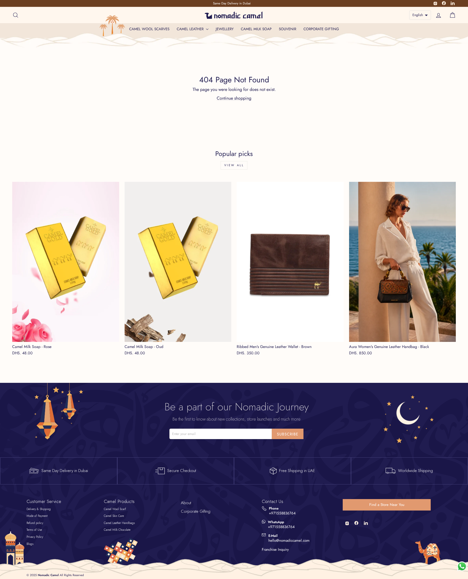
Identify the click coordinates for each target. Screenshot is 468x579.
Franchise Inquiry (275, 549)
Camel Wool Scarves (149, 29)
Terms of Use (34, 530)
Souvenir (287, 29)
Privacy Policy (35, 537)
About (186, 503)
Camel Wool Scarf (115, 509)
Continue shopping (234, 98)
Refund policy (35, 523)
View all (234, 165)
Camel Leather (191, 29)
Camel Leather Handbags (119, 523)
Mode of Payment (37, 516)
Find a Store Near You (386, 504)
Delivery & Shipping (39, 509)
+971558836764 (282, 513)
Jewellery (225, 29)
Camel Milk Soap (256, 29)
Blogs (30, 544)
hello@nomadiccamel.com (289, 540)
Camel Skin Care (114, 516)
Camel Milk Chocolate (117, 530)
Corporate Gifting (321, 29)
